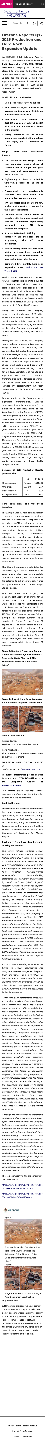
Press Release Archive (26, 1425)
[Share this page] (41, 23)
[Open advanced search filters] (34, 23)
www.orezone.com (31, 769)
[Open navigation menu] (4, 23)
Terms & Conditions (22, 1436)
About (11, 1425)
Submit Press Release (22, 1431)
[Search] (28, 23)
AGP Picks (7, 4)
